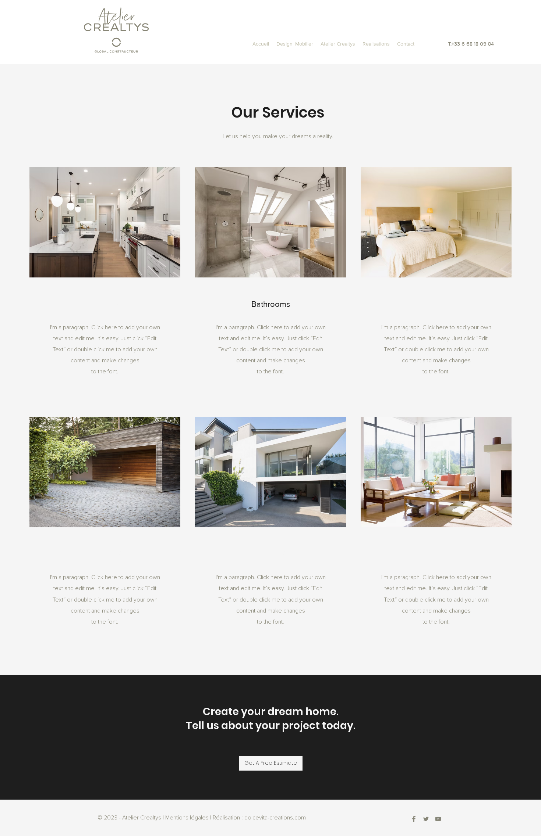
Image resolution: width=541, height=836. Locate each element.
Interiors (436, 302)
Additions (105, 552)
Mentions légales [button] (187, 817)
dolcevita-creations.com (275, 817)
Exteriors (270, 552)
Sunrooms (436, 552)
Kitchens (105, 302)
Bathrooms (270, 304)
